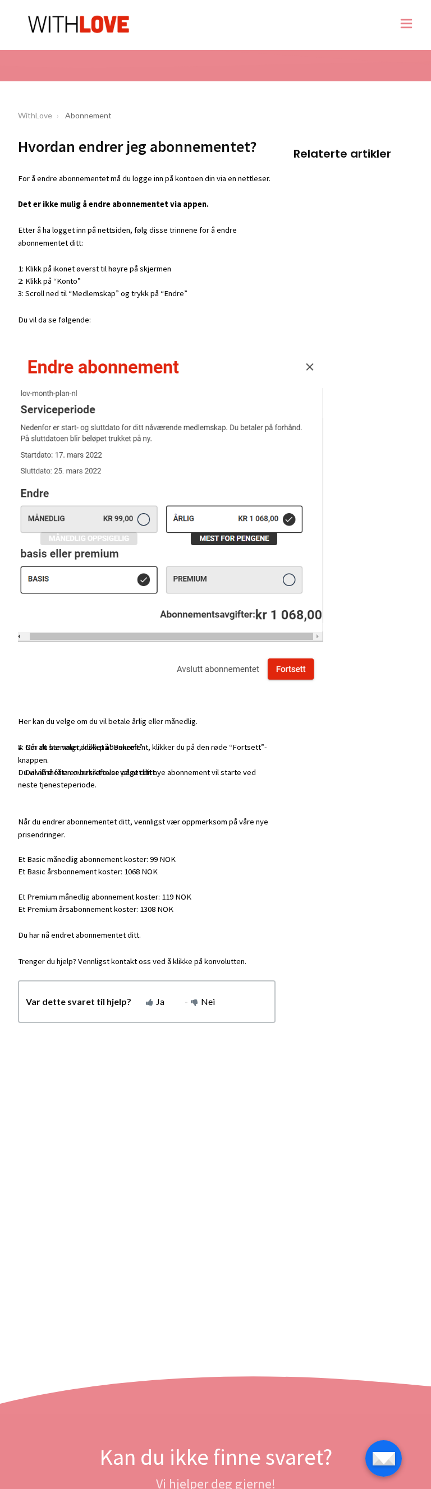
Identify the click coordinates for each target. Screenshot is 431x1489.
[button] (406, 25)
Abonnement (88, 115)
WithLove (35, 115)
